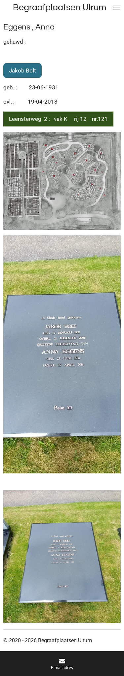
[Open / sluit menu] (116, 8)
